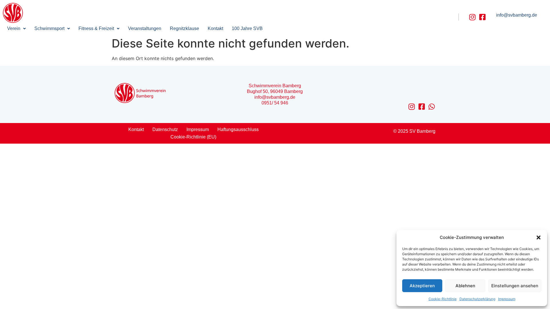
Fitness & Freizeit (96, 28)
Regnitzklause (184, 28)
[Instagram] (472, 17)
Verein (13, 28)
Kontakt (215, 28)
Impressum (506, 299)
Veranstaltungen (144, 28)
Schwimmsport (49, 28)
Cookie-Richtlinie (443, 299)
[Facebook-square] (482, 17)
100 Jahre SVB (247, 28)
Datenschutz (165, 129)
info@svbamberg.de (516, 15)
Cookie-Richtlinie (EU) (193, 136)
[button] (538, 237)
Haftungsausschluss (238, 129)
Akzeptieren (422, 285)
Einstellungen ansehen (514, 285)
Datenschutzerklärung (477, 299)
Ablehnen (465, 285)
